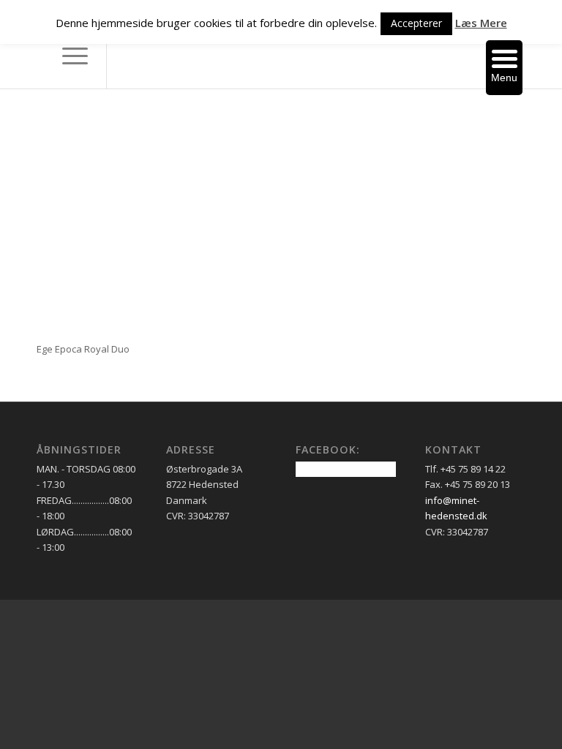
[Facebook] (129, 56)
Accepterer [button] (416, 23)
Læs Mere (481, 22)
